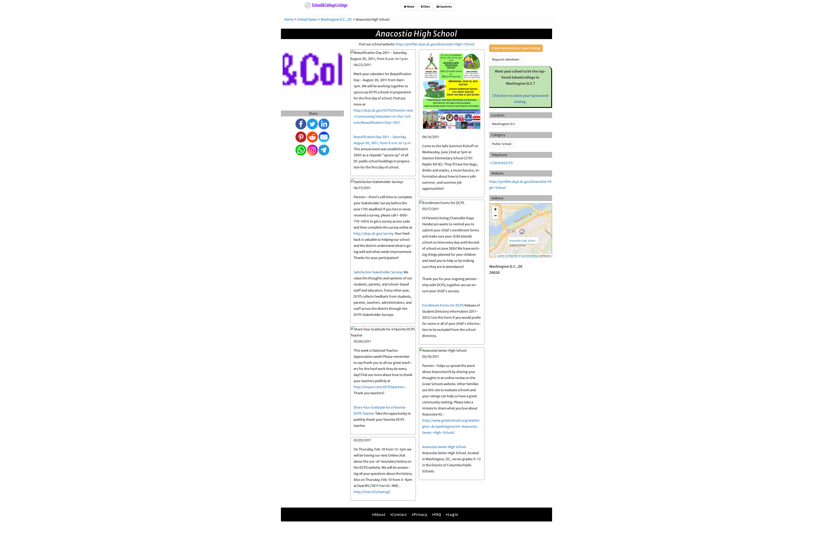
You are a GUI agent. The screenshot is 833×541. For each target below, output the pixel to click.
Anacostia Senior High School (444, 447)
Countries (445, 6)
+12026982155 (501, 163)
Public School (501, 144)
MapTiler (513, 255)
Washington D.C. (504, 124)
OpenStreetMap (529, 255)
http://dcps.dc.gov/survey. (374, 233)
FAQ (437, 514)
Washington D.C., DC (336, 19)
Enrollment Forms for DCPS (443, 305)
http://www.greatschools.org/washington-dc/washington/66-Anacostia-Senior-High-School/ (450, 426)
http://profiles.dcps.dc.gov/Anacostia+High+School (435, 44)
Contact (399, 514)
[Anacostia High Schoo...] (522, 231)
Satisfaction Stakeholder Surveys (378, 272)
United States (307, 19)
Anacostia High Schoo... (523, 240)
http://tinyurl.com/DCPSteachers (379, 387)
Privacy (420, 514)
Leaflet (500, 255)
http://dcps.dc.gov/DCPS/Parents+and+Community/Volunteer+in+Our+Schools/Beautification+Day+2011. (383, 116)
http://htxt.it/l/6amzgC (372, 492)
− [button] (495, 215)
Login (453, 514)
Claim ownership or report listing (516, 48)
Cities (426, 6)
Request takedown (505, 59)
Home (410, 6)
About (379, 514)
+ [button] (495, 209)
